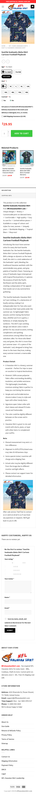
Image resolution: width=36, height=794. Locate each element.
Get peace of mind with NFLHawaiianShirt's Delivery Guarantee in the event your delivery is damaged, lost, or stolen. (17, 110)
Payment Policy (7, 765)
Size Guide (5, 726)
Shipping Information (9, 761)
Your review (9, 579)
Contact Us (6, 756)
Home (3, 46)
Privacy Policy (7, 735)
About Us (5, 722)
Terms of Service (8, 739)
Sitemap (5, 743)
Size (3, 81)
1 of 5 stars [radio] (8, 563)
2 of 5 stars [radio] (18, 563)
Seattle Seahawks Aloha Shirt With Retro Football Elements (26, 172)
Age (3, 67)
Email (7, 608)
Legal (4, 774)
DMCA (4, 769)
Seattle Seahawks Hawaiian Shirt (14, 48)
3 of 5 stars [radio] (9, 566)
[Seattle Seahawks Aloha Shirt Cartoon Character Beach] (9, 157)
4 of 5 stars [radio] (9, 570)
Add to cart (22, 133)
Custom (5, 97)
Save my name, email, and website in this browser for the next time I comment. (18, 622)
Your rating (9, 559)
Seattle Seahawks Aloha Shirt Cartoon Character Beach (8, 171)
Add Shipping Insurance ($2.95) (15, 116)
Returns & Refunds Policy (11, 730)
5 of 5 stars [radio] (9, 574)
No (13, 100)
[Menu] (3, 6)
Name (7, 597)
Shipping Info (7, 195)
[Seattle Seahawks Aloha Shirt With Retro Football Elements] (26, 157)
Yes (5, 100)
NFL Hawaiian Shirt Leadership (13, 778)
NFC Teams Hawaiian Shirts (18, 46)
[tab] (18, 190)
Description (6, 190)
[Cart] (32, 7)
